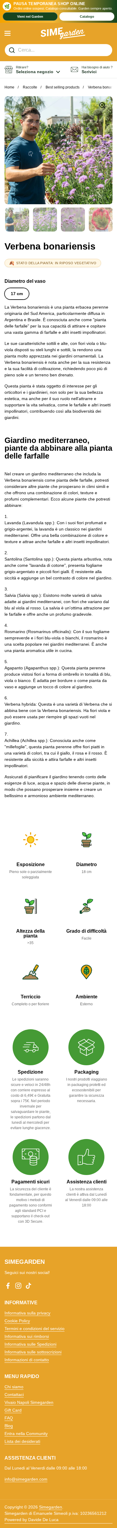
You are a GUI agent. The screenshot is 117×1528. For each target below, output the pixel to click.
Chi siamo (13, 1386)
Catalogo (87, 16)
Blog (8, 1425)
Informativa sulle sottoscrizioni (33, 1352)
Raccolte (30, 87)
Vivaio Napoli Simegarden (28, 1402)
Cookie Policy (17, 1320)
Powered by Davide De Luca (31, 1519)
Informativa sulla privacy (27, 1313)
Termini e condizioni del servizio (34, 1328)
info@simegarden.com (25, 1479)
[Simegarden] (63, 33)
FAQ (8, 1418)
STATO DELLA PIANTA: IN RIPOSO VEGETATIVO (56, 263)
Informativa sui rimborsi (26, 1336)
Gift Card (13, 1410)
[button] (32, 69)
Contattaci (14, 1394)
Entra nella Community (26, 1433)
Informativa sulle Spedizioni (30, 1344)
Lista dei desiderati (22, 1441)
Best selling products (63, 87)
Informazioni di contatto (26, 1359)
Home (9, 87)
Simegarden (50, 1507)
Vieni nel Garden (30, 16)
